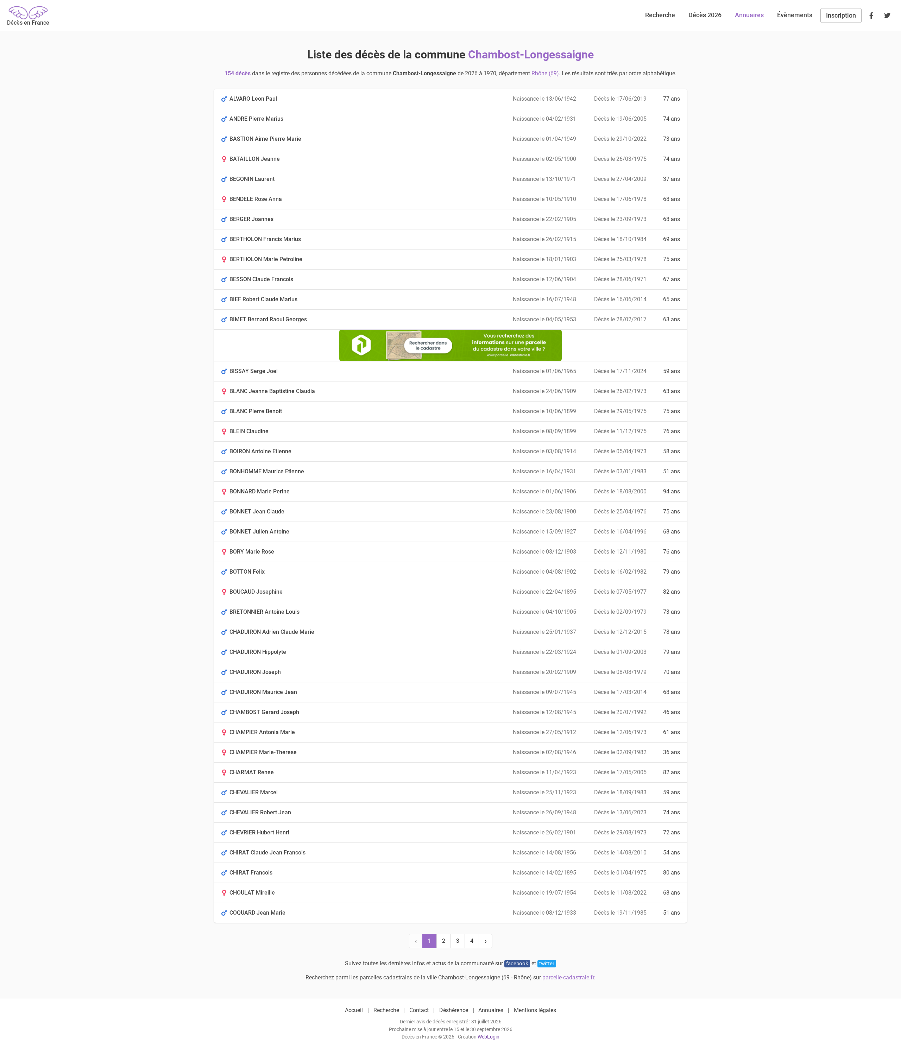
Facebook (517, 963)
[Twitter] (887, 15)
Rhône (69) (545, 73)
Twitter (546, 963)
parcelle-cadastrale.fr (568, 977)
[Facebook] (871, 15)
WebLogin (488, 1037)
